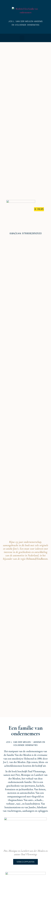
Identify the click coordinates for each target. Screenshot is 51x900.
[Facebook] (27, 37)
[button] (22, 37)
